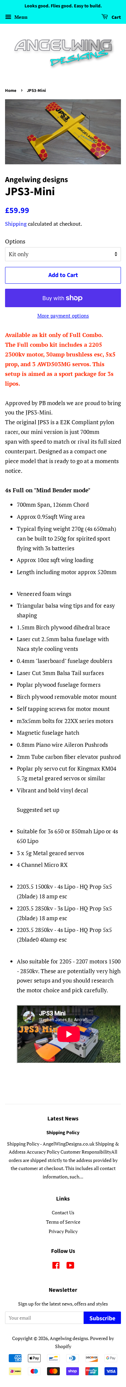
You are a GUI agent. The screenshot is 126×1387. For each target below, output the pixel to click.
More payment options (63, 315)
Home (10, 91)
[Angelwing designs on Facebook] (56, 1266)
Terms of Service (63, 1222)
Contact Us (63, 1212)
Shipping (16, 223)
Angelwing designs (69, 1338)
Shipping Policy (63, 1132)
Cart (116, 17)
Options (15, 241)
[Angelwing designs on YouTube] (70, 1266)
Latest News (63, 1119)
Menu (20, 17)
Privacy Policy (63, 1231)
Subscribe (102, 1318)
